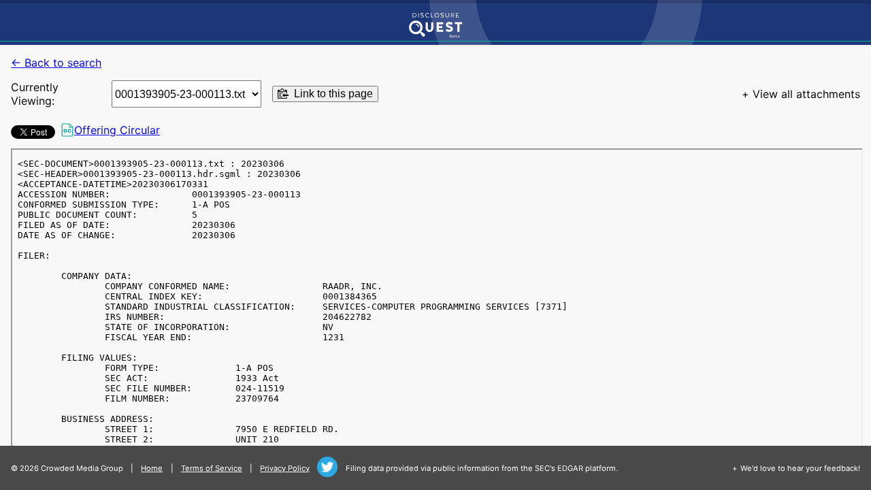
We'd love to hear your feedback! (800, 468)
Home (152, 468)
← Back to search (56, 62)
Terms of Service (211, 468)
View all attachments (806, 94)
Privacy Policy (285, 468)
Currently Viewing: (35, 94)
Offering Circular (117, 130)
